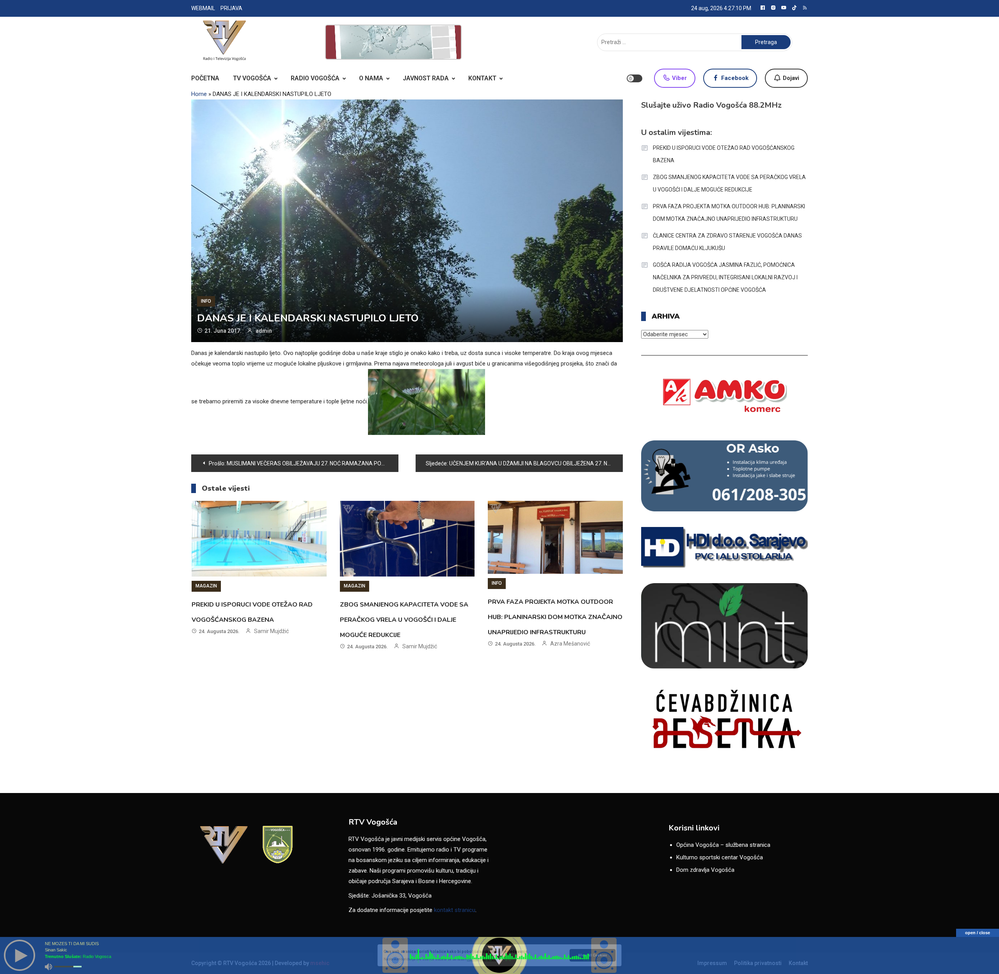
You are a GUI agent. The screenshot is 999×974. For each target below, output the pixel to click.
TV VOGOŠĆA (252, 78)
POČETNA (205, 78)
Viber (678, 78)
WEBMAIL (203, 8)
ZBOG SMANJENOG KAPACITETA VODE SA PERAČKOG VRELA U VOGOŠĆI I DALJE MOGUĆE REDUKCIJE (404, 619)
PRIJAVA (231, 8)
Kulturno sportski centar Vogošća (719, 857)
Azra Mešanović (570, 643)
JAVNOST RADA (426, 78)
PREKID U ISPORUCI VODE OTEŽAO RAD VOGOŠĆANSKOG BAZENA (724, 154)
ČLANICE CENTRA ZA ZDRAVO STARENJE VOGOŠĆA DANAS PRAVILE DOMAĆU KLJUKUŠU (727, 241)
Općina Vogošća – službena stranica (723, 844)
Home (199, 94)
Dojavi (790, 78)
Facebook (734, 78)
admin (264, 331)
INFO (206, 301)
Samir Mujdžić (271, 631)
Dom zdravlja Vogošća (705, 869)
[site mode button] (634, 78)
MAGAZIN (206, 586)
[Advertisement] (393, 42)
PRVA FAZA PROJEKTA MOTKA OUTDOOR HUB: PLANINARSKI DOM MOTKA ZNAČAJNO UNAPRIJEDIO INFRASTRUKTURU (555, 617)
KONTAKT (482, 78)
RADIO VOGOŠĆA (315, 78)
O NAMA (371, 78)
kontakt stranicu (454, 910)
